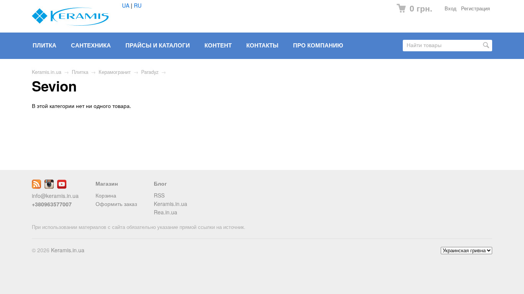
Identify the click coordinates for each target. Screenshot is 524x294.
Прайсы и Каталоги (157, 45)
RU (138, 5)
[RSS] (36, 186)
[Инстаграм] (49, 186)
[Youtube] (61, 186)
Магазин (107, 183)
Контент (218, 45)
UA (125, 5)
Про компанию (318, 45)
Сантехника (91, 45)
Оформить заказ (116, 203)
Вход (450, 8)
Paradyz (149, 72)
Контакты (262, 45)
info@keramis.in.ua (55, 195)
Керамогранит (115, 72)
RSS (159, 195)
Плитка (44, 45)
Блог (160, 183)
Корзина (106, 195)
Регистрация (475, 8)
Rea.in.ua (165, 212)
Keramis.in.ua (46, 72)
